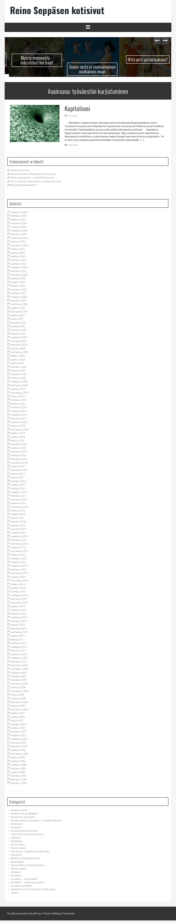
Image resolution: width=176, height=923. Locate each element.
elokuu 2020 (17, 363)
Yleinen (15, 892)
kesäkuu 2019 (18, 403)
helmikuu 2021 (18, 341)
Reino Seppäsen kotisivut (57, 10)
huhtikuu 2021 (18, 333)
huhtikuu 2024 (18, 227)
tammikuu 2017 (19, 499)
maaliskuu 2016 (19, 536)
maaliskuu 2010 (19, 658)
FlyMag (55, 913)
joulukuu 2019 (18, 389)
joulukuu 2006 (18, 750)
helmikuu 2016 (18, 540)
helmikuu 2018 (18, 459)
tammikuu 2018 (19, 462)
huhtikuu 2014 (18, 591)
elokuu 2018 (17, 440)
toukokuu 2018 (18, 451)
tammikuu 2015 (19, 573)
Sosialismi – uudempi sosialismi (28, 882)
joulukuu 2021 (18, 308)
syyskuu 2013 (17, 606)
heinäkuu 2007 (18, 724)
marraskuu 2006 (19, 753)
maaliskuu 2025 (19, 212)
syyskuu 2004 (17, 772)
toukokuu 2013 (18, 610)
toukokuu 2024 (18, 223)
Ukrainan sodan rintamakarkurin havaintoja (33, 174)
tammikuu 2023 (19, 274)
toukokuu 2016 (18, 529)
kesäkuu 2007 (18, 728)
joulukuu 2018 (18, 425)
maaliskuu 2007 (19, 739)
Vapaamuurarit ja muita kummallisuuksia (33, 889)
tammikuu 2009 (19, 683)
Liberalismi (16, 855)
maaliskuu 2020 (19, 381)
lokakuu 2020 (17, 355)
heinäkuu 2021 (18, 322)
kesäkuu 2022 (18, 285)
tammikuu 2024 (19, 238)
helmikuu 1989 (18, 783)
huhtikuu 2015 (18, 562)
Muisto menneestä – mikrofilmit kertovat (32, 60)
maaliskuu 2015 (19, 565)
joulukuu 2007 (18, 705)
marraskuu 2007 (19, 709)
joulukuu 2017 (18, 466)
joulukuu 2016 (18, 503)
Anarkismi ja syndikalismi (24, 813)
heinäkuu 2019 (18, 400)
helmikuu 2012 (18, 628)
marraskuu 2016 (19, 507)
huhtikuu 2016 (18, 532)
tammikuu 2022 (19, 304)
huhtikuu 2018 (18, 455)
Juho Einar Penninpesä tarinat (27, 834)
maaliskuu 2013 (19, 617)
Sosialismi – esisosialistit (24, 879)
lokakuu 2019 (17, 396)
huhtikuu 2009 (18, 676)
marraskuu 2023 (19, 245)
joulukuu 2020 (18, 348)
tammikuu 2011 (19, 654)
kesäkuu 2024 (18, 219)
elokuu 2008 (17, 694)
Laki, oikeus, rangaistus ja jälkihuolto (30, 851)
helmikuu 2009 (18, 680)
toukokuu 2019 (18, 407)
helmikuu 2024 (18, 234)
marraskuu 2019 (19, 392)
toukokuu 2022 (18, 289)
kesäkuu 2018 (18, 448)
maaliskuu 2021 (19, 337)
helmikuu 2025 (18, 215)
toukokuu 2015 (18, 558)
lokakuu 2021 (17, 315)
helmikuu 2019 (18, 418)
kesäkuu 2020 (18, 370)
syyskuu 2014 (17, 588)
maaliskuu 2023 (19, 267)
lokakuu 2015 (17, 554)
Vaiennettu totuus (20, 170)
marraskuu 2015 (19, 551)
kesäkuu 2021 (18, 326)
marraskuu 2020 (19, 352)
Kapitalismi (77, 108)
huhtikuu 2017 (18, 488)
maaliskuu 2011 (19, 647)
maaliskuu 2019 (19, 414)
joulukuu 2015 (18, 547)
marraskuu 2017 (19, 470)
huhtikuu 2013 (18, 613)
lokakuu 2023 (17, 249)
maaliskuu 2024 (19, 230)
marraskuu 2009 (19, 669)
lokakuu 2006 (17, 757)
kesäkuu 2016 (18, 525)
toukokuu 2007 (18, 731)
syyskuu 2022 (17, 282)
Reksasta (16, 872)
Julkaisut (15, 837)
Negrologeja (17, 861)
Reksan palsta (18, 868)
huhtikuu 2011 (18, 643)
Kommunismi (18, 844)
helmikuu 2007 (18, 742)
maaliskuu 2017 (19, 492)
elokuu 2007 (17, 720)
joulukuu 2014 (18, 577)
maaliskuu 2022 (19, 297)
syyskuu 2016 (17, 514)
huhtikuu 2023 (18, 263)
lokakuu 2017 (17, 473)
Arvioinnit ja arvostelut (23, 817)
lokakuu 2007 (17, 713)
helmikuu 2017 (18, 495)
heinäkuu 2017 (18, 481)
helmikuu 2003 (18, 775)
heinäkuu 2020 (18, 367)
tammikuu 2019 (19, 422)
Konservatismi (18, 848)
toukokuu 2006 (18, 764)
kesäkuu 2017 (18, 484)
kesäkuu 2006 (18, 761)
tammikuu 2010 (19, 665)
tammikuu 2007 (19, 746)
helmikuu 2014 (18, 599)
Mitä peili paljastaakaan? (144, 59)
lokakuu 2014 (17, 584)
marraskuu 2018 (19, 429)
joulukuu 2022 (18, 278)
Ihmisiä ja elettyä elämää (24, 830)
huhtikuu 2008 (18, 698)
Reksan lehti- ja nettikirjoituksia (27, 865)
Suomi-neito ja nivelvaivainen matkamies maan (88, 69)
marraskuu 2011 (19, 632)
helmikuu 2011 (18, 650)
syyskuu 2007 (17, 717)
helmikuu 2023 (18, 271)
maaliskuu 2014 (19, 595)
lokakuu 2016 (17, 510)
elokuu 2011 (17, 639)
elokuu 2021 (17, 319)
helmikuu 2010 (18, 661)
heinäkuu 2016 (18, 521)
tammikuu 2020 (19, 385)
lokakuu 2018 (17, 433)
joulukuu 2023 (18, 241)
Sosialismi (16, 875)
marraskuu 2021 (19, 311)
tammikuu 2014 (19, 602)
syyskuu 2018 (17, 437)
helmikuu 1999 (18, 779)
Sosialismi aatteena (21, 885)
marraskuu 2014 (19, 580)
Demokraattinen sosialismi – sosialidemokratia (36, 820)
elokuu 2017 (17, 477)
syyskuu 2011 (17, 635)
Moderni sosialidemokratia (25, 858)
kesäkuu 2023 (18, 256)
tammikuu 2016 (19, 543)
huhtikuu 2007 (18, 735)
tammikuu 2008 (19, 702)
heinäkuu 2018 (18, 444)
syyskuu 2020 (17, 359)
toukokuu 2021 (18, 330)
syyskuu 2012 (17, 624)
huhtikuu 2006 (18, 768)
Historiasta (16, 824)
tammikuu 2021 (19, 344)
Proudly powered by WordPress (24, 913)
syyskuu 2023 (17, 252)
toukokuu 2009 (18, 672)
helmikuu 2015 (18, 569)
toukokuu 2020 (18, 374)
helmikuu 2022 (18, 300)
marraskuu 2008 (19, 691)
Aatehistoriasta (19, 810)
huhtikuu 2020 (18, 378)
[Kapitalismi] (34, 123)
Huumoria (16, 827)
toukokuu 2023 (18, 260)
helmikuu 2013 (18, 621)
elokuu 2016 (17, 518)
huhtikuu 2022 (18, 293)
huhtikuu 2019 (18, 411)
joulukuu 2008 (18, 687)
